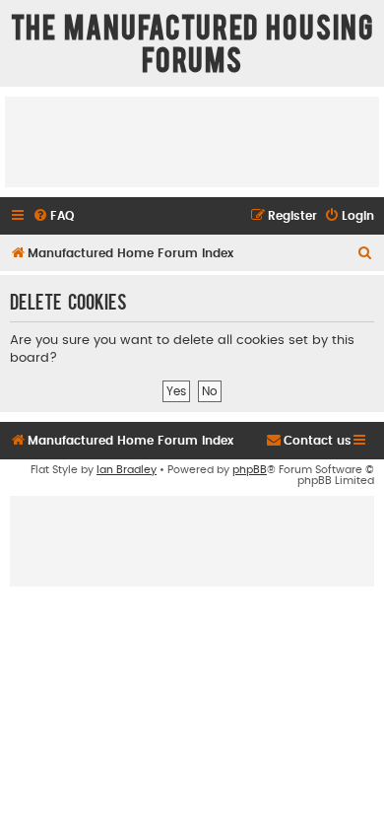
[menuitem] (53, 216)
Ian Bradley (126, 469)
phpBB (249, 469)
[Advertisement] (192, 141)
